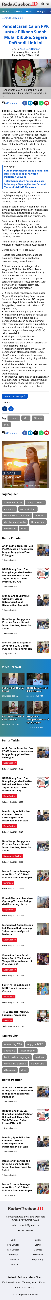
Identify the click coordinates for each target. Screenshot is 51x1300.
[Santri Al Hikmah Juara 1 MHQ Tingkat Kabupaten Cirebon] (43, 989)
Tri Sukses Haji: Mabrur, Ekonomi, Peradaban (15, 1013)
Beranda (6, 17)
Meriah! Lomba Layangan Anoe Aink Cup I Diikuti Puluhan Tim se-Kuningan (17, 645)
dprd (23, 528)
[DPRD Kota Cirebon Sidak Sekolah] (37, 679)
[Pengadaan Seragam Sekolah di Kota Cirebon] (37, 707)
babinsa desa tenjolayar (17, 515)
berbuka (39, 515)
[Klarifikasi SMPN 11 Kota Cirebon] (13, 707)
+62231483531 (25, 1230)
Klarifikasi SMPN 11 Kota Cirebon (13, 718)
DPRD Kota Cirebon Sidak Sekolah (37, 689)
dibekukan (10, 528)
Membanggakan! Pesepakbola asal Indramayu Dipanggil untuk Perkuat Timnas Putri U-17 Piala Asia (25, 184)
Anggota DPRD (35, 502)
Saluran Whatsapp (24, 1287)
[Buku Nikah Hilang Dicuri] (13, 679)
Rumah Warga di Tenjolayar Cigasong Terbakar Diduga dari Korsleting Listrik (18, 901)
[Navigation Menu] (47, 4)
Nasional (17, 11)
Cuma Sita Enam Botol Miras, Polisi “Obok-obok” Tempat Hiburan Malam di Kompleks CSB (17, 959)
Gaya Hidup (37, 1259)
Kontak (43, 1282)
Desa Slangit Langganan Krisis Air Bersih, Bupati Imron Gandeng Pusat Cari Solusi (17, 624)
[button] (5, 11)
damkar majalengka (15, 522)
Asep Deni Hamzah (30, 48)
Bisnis (29, 11)
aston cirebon (27, 509)
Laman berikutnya (13, 396)
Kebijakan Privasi (11, 1282)
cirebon (14, 418)
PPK (6, 424)
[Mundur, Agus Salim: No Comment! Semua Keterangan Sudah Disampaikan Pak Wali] (43, 600)
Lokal (4, 11)
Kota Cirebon (9, 762)
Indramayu (13, 1254)
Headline (18, 17)
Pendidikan (8, 996)
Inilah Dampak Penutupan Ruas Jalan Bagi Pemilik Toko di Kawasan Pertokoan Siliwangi (26, 173)
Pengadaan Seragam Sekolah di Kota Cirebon (37, 719)
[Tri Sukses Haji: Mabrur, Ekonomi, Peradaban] (43, 1016)
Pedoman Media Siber (30, 1277)
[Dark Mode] (42, 4)
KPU (26, 418)
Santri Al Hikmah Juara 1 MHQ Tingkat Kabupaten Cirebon (16, 988)
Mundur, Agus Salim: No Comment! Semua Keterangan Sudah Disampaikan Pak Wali (16, 600)
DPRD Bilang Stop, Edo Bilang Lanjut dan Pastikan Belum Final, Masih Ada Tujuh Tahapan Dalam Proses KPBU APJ (17, 575)
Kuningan (8, 883)
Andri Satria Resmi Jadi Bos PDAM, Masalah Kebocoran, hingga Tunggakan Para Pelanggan (18, 550)
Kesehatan (38, 1254)
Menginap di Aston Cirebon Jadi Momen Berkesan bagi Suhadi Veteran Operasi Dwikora (17, 929)
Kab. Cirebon (13, 1249)
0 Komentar (11, 103)
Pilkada (38, 418)
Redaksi (12, 1277)
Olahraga (40, 11)
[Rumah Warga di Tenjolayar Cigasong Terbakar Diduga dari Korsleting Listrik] (43, 902)
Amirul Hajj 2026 (13, 502)
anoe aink (9, 509)
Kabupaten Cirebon (12, 856)
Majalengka (9, 909)
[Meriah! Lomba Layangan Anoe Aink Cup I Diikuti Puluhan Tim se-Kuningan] (43, 647)
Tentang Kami (29, 1282)
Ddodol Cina (37, 522)
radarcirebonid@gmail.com (25, 1225)
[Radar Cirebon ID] (20, 4)
